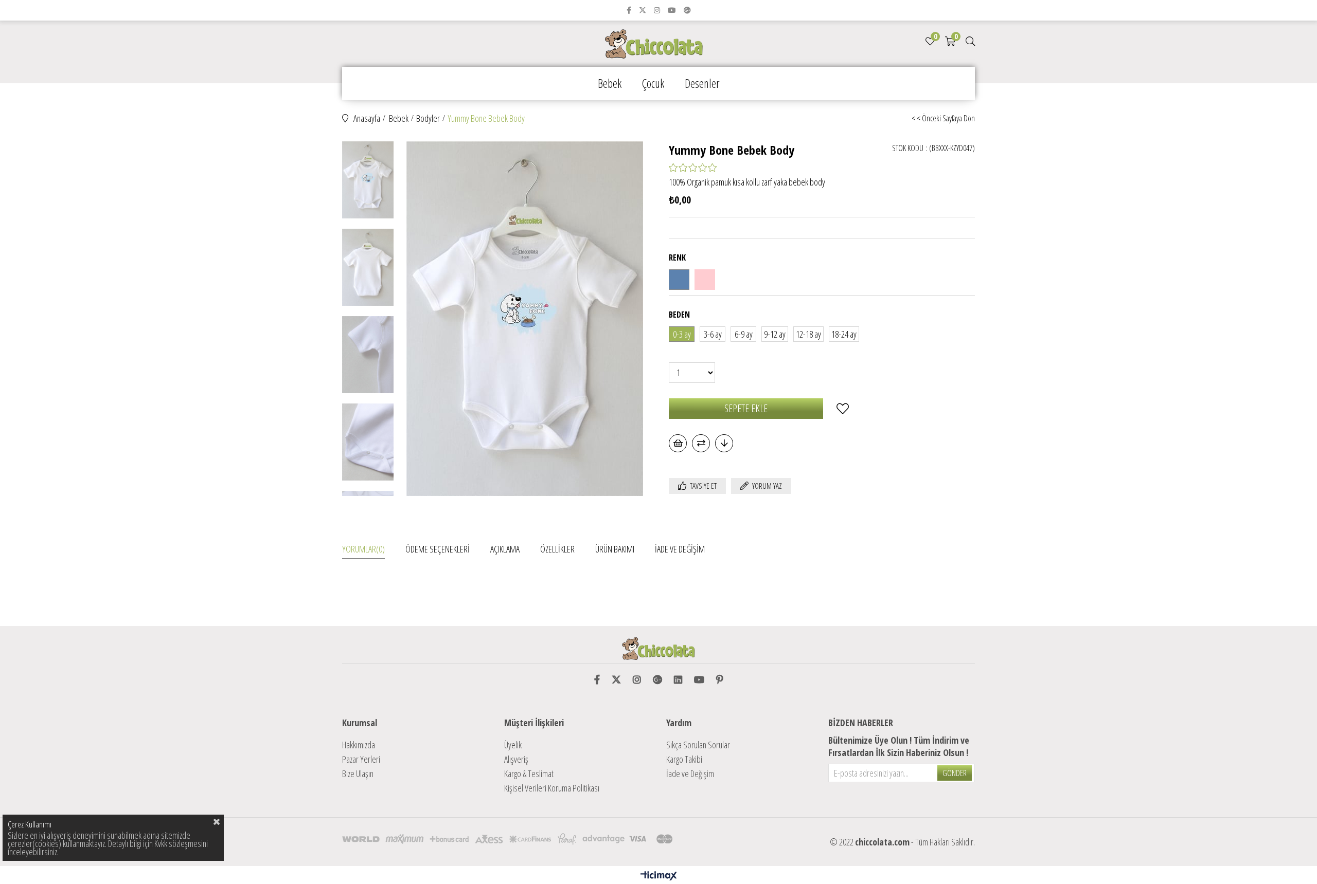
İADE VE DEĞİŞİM (680, 549)
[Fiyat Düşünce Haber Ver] (724, 443)
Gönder (954, 773)
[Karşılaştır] (701, 443)
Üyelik (513, 745)
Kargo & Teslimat (529, 773)
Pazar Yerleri (361, 759)
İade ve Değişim (690, 773)
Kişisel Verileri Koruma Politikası (551, 788)
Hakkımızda (358, 745)
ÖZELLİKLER (557, 549)
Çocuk (653, 83)
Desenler (702, 83)
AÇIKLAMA (505, 549)
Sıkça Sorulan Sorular (698, 745)
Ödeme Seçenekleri (437, 549)
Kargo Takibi (684, 759)
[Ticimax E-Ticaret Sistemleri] (658, 876)
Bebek (609, 83)
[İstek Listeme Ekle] (678, 443)
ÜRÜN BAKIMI (614, 549)
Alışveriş (516, 759)
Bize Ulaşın (357, 773)
